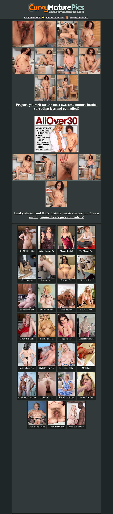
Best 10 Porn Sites (55, 17)
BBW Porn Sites (32, 17)
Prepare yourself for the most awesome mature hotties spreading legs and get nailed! (56, 106)
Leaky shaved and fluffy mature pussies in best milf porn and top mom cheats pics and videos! (56, 214)
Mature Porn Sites (79, 17)
